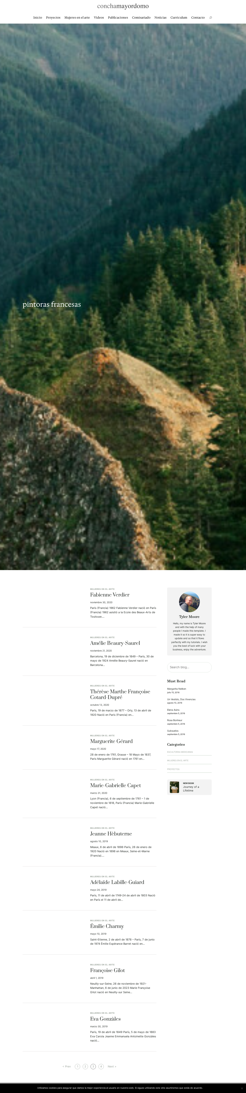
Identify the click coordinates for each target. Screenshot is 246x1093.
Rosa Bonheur (174, 720)
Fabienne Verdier (109, 595)
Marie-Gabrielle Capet (115, 786)
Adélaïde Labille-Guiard (117, 882)
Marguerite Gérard (111, 741)
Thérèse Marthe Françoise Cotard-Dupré (120, 695)
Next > (112, 1066)
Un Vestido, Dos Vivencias (181, 699)
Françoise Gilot (107, 971)
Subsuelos (172, 730)
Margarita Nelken (176, 688)
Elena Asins (173, 710)
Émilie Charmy (107, 926)
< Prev (66, 1066)
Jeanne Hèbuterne (111, 834)
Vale (206, 1087)
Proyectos (173, 769)
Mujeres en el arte (102, 589)
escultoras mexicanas (180, 752)
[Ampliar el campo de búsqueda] (211, 17)
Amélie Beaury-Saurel (115, 643)
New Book (188, 783)
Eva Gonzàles (105, 1019)
